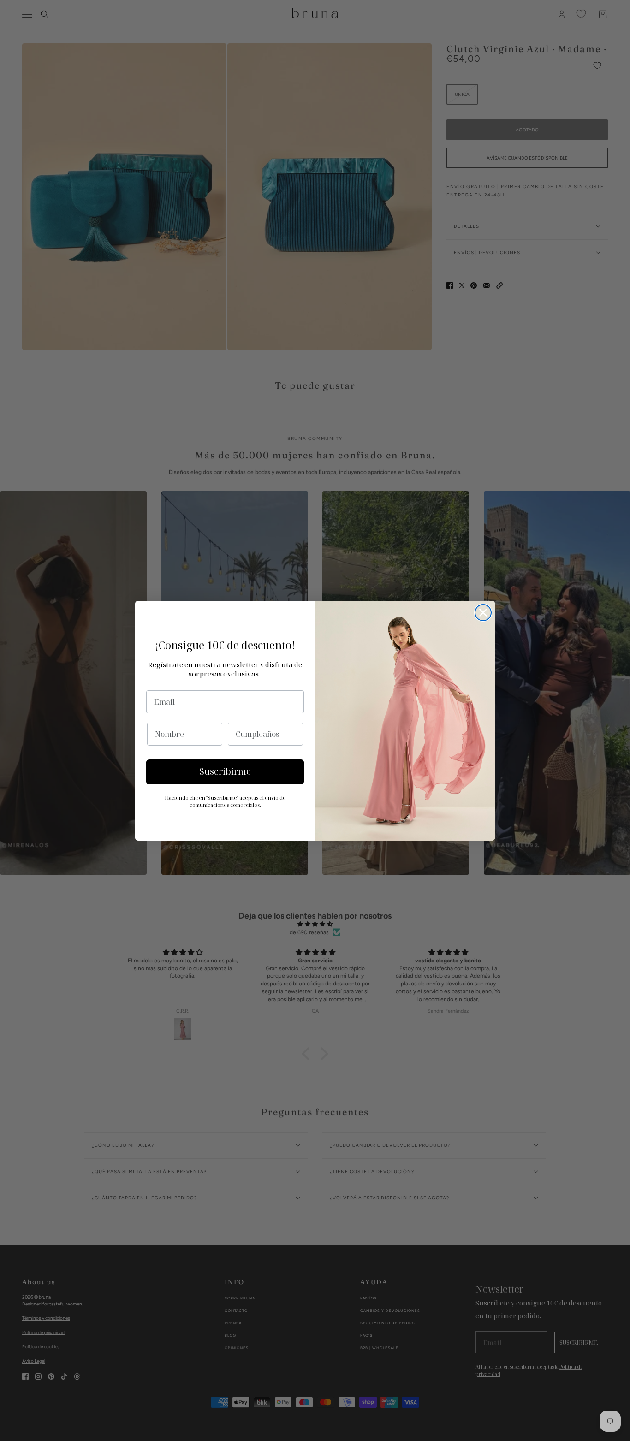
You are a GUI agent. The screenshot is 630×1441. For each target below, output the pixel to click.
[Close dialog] (483, 613)
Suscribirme (225, 771)
